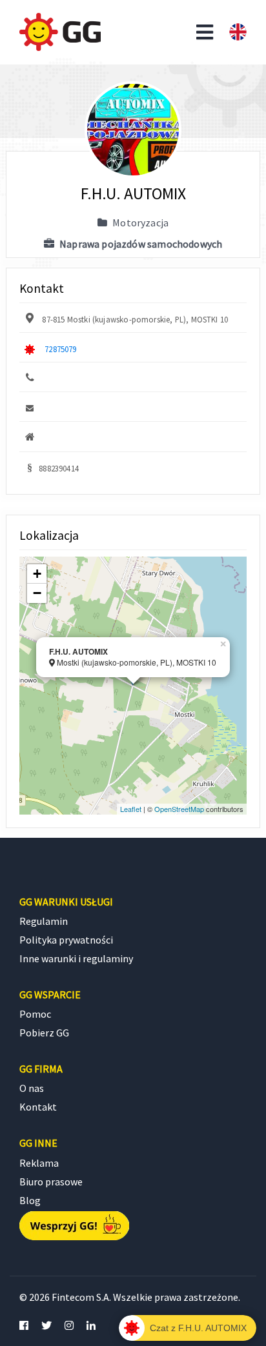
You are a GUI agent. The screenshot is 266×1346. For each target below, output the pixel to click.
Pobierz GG (44, 1032)
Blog (30, 1200)
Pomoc (35, 1013)
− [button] (37, 593)
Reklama (39, 1162)
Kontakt (38, 1106)
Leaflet (130, 809)
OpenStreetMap (179, 809)
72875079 (60, 349)
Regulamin (43, 921)
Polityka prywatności (66, 939)
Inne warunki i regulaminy (76, 958)
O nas (31, 1088)
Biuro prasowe (51, 1181)
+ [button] (37, 574)
